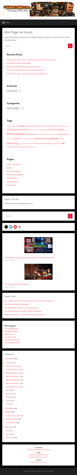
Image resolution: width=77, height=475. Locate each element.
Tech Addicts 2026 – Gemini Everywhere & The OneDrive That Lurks (31, 60)
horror (65, 129)
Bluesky (30, 457)
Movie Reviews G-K (13, 373)
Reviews (9, 397)
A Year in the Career (14, 164)
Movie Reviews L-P (13, 376)
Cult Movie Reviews (12, 340)
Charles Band (48, 126)
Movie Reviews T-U (13, 383)
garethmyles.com (43, 455)
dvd (35, 129)
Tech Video (10, 437)
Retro (8, 431)
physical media (42, 138)
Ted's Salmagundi (11, 329)
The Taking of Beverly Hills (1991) (19, 63)
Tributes (9, 401)
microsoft (61, 134)
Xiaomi (34, 147)
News (8, 390)
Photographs (9, 408)
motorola (68, 134)
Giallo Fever (9, 334)
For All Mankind (42, 130)
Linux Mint (47, 134)
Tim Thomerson (45, 143)
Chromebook (57, 126)
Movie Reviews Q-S (13, 380)
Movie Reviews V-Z (13, 387)
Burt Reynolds (40, 126)
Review (9, 434)
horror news (29, 134)
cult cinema (13, 129)
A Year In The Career (13, 416)
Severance (20, 143)
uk (63, 143)
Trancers (54, 143)
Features (9, 363)
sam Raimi (61, 138)
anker (17, 126)
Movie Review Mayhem (15, 175)
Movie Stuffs (9, 359)
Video (8, 404)
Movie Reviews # (12, 366)
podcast (54, 138)
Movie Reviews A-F (13, 369)
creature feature (65, 126)
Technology (9, 427)
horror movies (15, 133)
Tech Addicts (11, 185)
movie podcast (10, 138)
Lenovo (42, 134)
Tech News (29, 143)
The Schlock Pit (10, 337)
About (9, 168)
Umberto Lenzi (12, 147)
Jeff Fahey (37, 134)
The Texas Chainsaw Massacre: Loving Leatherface (25, 70)
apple (22, 126)
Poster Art (9, 394)
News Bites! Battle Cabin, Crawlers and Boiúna (24, 67)
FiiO (37, 129)
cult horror (23, 130)
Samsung (12, 143)
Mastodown (37, 457)
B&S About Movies (11, 331)
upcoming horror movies (24, 147)
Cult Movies (31, 129)
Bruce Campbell (31, 126)
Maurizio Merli (54, 134)
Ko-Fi (47, 457)
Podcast (8, 412)
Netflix (16, 139)
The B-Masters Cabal (12, 343)
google (61, 129)
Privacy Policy (12, 178)
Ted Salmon (36, 143)
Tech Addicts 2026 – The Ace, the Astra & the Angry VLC (27, 74)
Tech (24, 143)
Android (13, 126)
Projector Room (12, 182)
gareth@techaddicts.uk (33, 449)
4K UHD (9, 126)
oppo (33, 138)
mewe (43, 457)
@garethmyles (33, 455)
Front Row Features (14, 171)
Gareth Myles (52, 130)
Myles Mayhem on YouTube (38, 462)
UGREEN (59, 143)
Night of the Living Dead (25, 138)
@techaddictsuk (45, 449)
